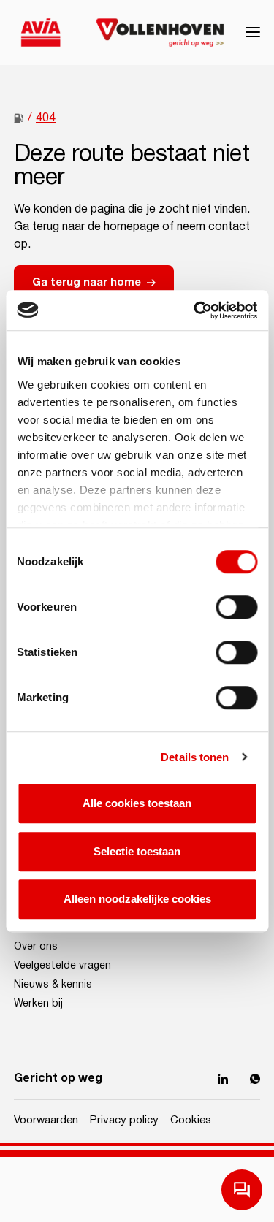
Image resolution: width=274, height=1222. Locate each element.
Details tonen (195, 757)
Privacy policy (124, 1120)
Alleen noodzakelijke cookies (137, 899)
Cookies (190, 1120)
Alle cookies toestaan (137, 803)
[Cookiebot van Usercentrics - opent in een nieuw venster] (195, 310)
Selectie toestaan (137, 851)
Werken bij (38, 1004)
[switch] (236, 607)
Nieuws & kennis (53, 985)
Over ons (36, 947)
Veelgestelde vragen (62, 966)
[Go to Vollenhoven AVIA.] (18, 118)
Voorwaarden (46, 1120)
